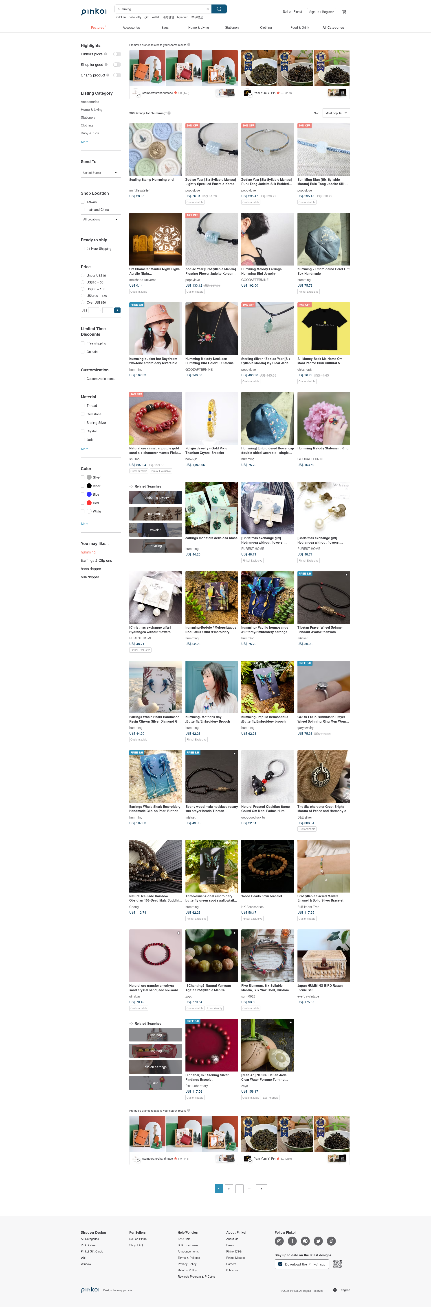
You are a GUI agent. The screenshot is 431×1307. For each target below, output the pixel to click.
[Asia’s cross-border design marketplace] (93, 12)
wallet (155, 17)
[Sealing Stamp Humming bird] (155, 149)
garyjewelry (305, 727)
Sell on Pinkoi (292, 11)
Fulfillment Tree (308, 906)
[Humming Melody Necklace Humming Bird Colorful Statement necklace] (211, 328)
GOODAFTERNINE (254, 279)
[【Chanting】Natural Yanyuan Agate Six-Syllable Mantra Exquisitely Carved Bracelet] (211, 955)
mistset (302, 638)
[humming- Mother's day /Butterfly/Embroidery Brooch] (211, 687)
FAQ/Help (184, 1238)
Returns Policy (187, 1270)
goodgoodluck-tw (253, 817)
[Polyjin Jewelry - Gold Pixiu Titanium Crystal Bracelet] (211, 418)
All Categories (90, 1238)
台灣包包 (168, 17)
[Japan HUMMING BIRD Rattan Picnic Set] (323, 955)
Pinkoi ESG (234, 1251)
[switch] (101, 54)
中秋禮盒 (197, 17)
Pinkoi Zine (88, 1245)
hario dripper (91, 568)
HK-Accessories (252, 906)
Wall (83, 1257)
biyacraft (182, 17)
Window (86, 1264)
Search (219, 8)
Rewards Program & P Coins (196, 1276)
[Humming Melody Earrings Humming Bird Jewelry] (267, 239)
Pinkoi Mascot (235, 1257)
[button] (117, 310)
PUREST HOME (252, 548)
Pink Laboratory (196, 1085)
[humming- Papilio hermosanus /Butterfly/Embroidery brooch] (267, 687)
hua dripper (90, 576)
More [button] (84, 141)
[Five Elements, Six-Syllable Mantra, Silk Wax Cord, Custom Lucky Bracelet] (267, 955)
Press (230, 1245)
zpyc (188, 996)
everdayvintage (308, 996)
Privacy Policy (187, 1264)
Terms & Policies (189, 1257)
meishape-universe (142, 279)
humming (304, 279)
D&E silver (304, 817)
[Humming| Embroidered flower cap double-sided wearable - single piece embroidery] (267, 418)
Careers (231, 1264)
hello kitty (135, 17)
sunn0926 (248, 996)
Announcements (188, 1251)
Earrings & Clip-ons (96, 560)
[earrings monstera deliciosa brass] (211, 508)
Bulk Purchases (188, 1245)
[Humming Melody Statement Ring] (323, 418)
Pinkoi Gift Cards (92, 1251)
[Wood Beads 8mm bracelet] (267, 866)
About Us (232, 1238)
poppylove (192, 190)
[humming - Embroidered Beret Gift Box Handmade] (323, 239)
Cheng (134, 906)
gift (147, 17)
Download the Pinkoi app (304, 1264)
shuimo (134, 459)
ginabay (135, 996)
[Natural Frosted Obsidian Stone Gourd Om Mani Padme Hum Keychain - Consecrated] (267, 776)
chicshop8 (304, 369)
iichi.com (232, 1270)
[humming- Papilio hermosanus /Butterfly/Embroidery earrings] (267, 597)
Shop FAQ (136, 1245)
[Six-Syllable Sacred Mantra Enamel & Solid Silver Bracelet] (323, 866)
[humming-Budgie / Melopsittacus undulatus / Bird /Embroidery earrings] (211, 597)
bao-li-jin (191, 459)
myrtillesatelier (139, 190)
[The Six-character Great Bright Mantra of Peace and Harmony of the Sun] (323, 776)
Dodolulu (120, 17)
